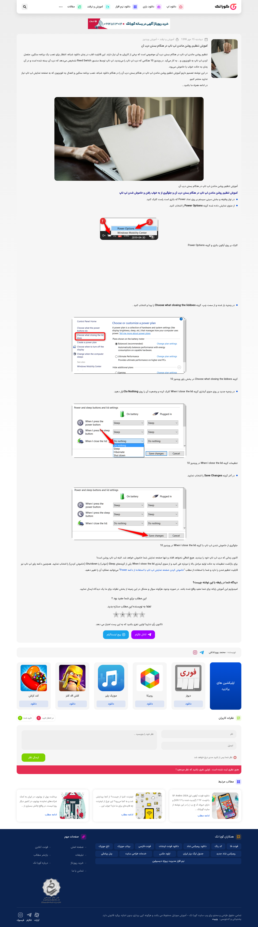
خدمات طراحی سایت (135, 854)
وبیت (215, 919)
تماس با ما (78, 871)
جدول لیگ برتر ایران (193, 854)
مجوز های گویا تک (51, 890)
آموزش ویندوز (150, 39)
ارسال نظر (33, 758)
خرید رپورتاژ (77, 863)
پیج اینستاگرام (114, 635)
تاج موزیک (104, 846)
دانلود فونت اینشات (169, 846)
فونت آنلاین (41, 847)
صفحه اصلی (77, 847)
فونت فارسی (144, 846)
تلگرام (29, 920)
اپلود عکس (164, 854)
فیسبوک (20, 920)
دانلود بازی (148, 7)
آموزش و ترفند (95, 7)
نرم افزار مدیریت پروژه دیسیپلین (168, 861)
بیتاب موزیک (123, 846)
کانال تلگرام (141, 635)
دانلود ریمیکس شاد (197, 846)
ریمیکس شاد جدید (226, 854)
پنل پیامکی (106, 854)
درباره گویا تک (40, 863)
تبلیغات (79, 855)
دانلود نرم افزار (122, 7)
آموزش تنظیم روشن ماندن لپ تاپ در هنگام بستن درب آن (174, 46)
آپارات (36, 920)
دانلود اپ (171, 7)
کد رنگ (218, 846)
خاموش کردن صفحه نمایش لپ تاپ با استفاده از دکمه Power (152, 570)
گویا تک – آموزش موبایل (225, 7)
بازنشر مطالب (41, 855)
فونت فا (234, 846)
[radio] (142, 614)
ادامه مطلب (204, 816)
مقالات (71, 7)
